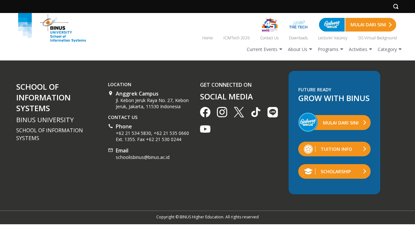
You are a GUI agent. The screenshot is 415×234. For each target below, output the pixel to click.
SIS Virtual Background (377, 38)
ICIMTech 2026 (236, 38)
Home (207, 38)
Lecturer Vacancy (333, 38)
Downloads (298, 38)
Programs (328, 49)
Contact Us (269, 38)
